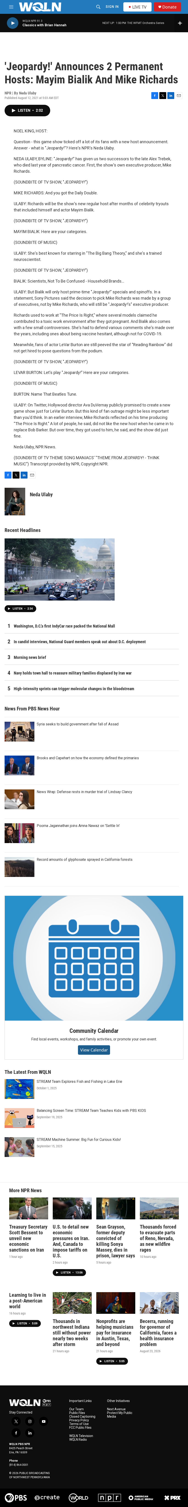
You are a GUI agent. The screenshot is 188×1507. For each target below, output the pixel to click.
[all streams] (181, 23)
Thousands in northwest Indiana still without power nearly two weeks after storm (72, 1332)
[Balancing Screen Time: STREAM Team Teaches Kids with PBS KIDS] (19, 1118)
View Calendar (94, 1050)
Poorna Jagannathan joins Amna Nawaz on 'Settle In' (78, 826)
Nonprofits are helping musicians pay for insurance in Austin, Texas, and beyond (114, 1332)
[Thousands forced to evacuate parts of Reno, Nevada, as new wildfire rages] (159, 1208)
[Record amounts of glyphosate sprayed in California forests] (19, 867)
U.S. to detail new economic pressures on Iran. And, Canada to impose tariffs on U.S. (71, 1241)
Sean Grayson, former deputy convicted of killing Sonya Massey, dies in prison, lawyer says (115, 1241)
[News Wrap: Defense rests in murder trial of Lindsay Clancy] (19, 799)
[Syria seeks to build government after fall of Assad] (19, 732)
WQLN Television (81, 1436)
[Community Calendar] (94, 958)
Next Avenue (116, 1409)
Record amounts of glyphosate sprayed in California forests (85, 859)
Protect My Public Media (119, 1414)
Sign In (112, 7)
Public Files (77, 1413)
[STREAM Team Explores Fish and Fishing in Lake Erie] (19, 1089)
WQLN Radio (78, 1439)
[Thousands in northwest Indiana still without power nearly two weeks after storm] (72, 1303)
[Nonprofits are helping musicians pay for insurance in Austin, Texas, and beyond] (115, 1303)
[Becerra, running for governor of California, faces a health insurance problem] (159, 1303)
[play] (12, 23)
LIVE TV (139, 7)
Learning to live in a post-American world (27, 1300)
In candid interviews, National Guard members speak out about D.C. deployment (80, 641)
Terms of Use (79, 1424)
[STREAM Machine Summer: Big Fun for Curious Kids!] (19, 1147)
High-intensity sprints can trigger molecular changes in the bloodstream (74, 688)
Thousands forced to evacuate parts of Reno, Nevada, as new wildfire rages (158, 1238)
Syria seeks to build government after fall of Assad (78, 724)
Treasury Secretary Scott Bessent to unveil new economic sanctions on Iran (28, 1238)
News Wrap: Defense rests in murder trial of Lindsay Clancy (84, 792)
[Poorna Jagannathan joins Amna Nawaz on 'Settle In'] (19, 833)
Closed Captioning (82, 1416)
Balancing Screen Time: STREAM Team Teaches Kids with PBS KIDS (91, 1110)
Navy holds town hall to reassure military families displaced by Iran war (73, 673)
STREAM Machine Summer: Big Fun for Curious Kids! (79, 1139)
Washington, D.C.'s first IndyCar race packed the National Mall (64, 626)
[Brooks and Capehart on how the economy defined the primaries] (19, 765)
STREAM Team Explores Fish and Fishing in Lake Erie (79, 1081)
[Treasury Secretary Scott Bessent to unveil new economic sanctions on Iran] (28, 1208)
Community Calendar (94, 1030)
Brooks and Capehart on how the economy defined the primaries (88, 758)
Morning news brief (30, 657)
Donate (169, 7)
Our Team (76, 1409)
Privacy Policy (79, 1420)
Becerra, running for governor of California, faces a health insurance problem (158, 1332)
